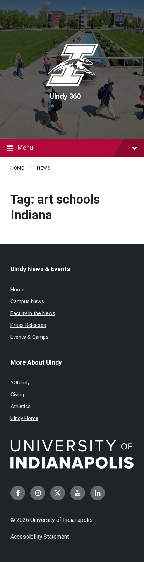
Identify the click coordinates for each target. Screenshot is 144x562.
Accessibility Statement (39, 536)
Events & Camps (29, 337)
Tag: (55, 207)
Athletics (20, 406)
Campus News (27, 301)
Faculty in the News (32, 313)
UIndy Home (24, 418)
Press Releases (28, 325)
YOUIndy (20, 383)
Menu (25, 147)
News (43, 168)
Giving (17, 394)
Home (17, 168)
